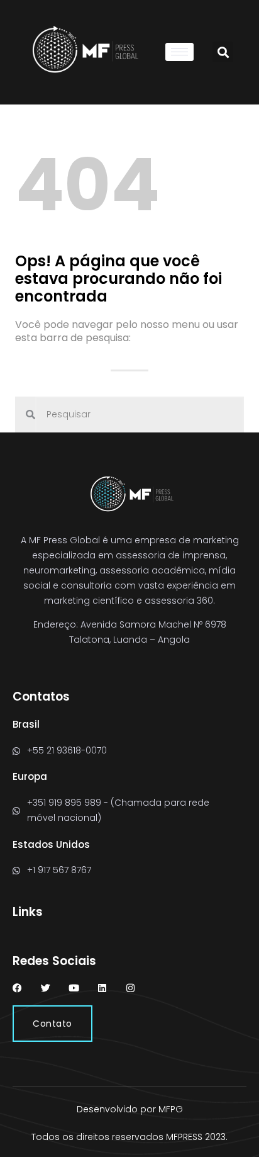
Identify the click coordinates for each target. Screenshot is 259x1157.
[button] (222, 52)
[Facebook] (17, 988)
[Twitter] (45, 988)
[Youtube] (74, 988)
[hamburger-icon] (179, 52)
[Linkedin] (102, 988)
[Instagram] (130, 988)
